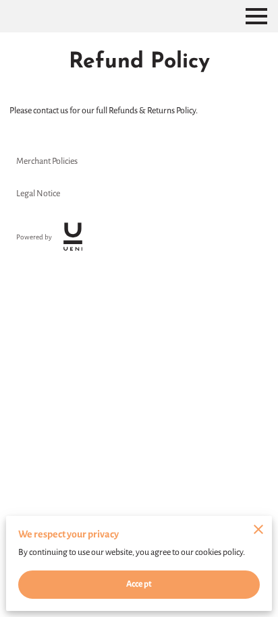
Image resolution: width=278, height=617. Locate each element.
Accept (139, 584)
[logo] (73, 236)
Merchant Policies (47, 161)
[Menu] (256, 16)
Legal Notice (38, 193)
